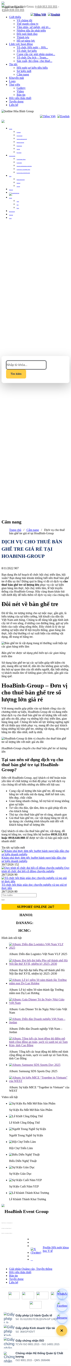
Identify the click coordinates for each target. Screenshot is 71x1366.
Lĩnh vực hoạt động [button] (12, 155)
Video (20, 91)
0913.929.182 (44, 923)
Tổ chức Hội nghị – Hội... (32, 47)
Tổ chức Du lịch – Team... (32, 57)
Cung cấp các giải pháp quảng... (36, 54)
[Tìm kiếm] (25, 14)
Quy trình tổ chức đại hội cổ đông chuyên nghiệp (35, 869)
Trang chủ (15, 529)
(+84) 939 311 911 (13, 9)
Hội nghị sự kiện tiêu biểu (32, 67)
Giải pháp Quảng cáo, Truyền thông (30, 1268)
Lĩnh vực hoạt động (21, 44)
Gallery (21, 88)
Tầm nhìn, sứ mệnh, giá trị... (34, 27)
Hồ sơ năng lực (26, 40)
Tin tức (13, 64)
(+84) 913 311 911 (45, 6)
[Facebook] (62, 1306)
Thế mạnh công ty (27, 23)
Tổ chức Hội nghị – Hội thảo (21, 159)
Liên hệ (13, 104)
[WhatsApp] (62, 1294)
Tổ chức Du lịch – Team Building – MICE (23, 169)
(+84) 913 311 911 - (3, 1223)
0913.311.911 (42, 111)
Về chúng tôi (24, 20)
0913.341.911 (42, 931)
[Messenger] (62, 1318)
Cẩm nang (23, 74)
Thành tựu (23, 37)
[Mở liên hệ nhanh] (61, 1330)
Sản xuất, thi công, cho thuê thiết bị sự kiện (23, 172)
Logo (12, 81)
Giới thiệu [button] (10, 128)
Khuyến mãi (16, 77)
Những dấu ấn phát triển (31, 30)
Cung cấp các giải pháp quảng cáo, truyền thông (24, 166)
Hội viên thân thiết (20, 98)
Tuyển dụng (16, 101)
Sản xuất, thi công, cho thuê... (34, 61)
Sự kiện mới (24, 71)
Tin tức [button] (10, 176)
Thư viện (14, 84)
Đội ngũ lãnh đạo (27, 33)
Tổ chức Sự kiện (27, 50)
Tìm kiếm (16, 373)
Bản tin (21, 94)
